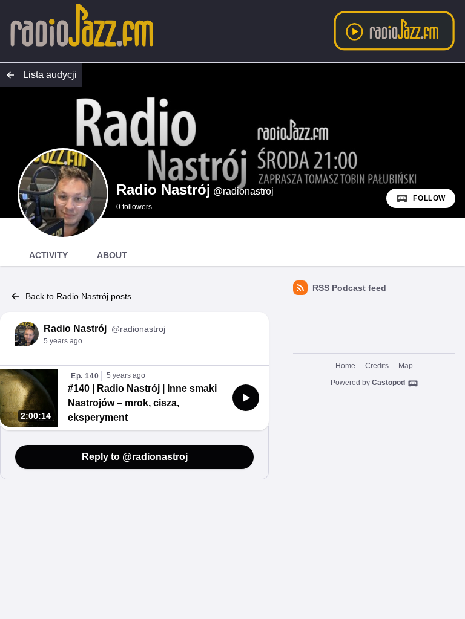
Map (405, 365)
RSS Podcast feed (349, 288)
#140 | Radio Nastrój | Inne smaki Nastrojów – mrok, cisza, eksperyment (142, 403)
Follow (429, 198)
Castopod (388, 382)
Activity (48, 255)
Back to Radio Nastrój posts (78, 296)
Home (345, 365)
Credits (377, 365)
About (112, 255)
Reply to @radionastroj (135, 457)
